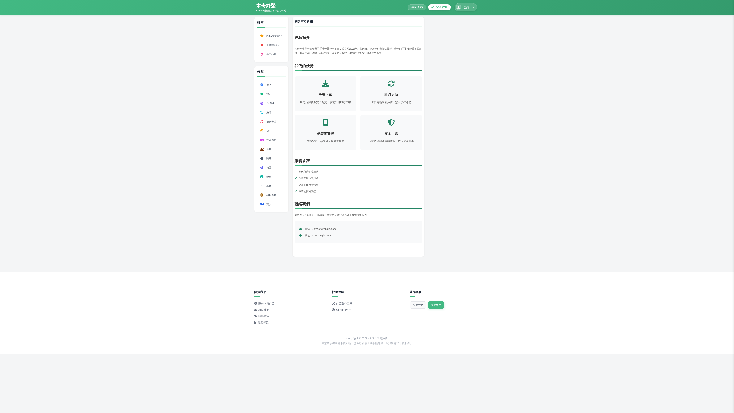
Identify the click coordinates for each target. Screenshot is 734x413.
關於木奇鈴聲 (266, 303)
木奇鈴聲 (266, 5)
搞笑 (268, 131)
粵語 (268, 85)
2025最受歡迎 (274, 35)
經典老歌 (271, 195)
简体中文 (418, 305)
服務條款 (263, 322)
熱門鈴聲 (271, 54)
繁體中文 (436, 305)
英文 (268, 204)
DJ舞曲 (270, 103)
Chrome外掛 (343, 309)
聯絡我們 (263, 309)
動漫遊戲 (271, 140)
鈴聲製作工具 (344, 303)
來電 (268, 112)
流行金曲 (271, 121)
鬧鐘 (268, 158)
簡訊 (268, 94)
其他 (268, 186)
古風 (268, 149)
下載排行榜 (272, 45)
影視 (268, 176)
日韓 (268, 167)
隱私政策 (263, 316)
